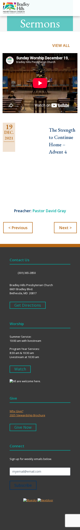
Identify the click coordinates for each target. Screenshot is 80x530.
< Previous (18, 227)
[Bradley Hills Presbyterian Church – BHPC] (15, 9)
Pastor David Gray (49, 210)
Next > (65, 227)
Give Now (23, 427)
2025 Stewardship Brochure (27, 415)
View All (61, 45)
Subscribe (23, 485)
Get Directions (27, 305)
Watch (20, 369)
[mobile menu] (74, 8)
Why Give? (16, 411)
